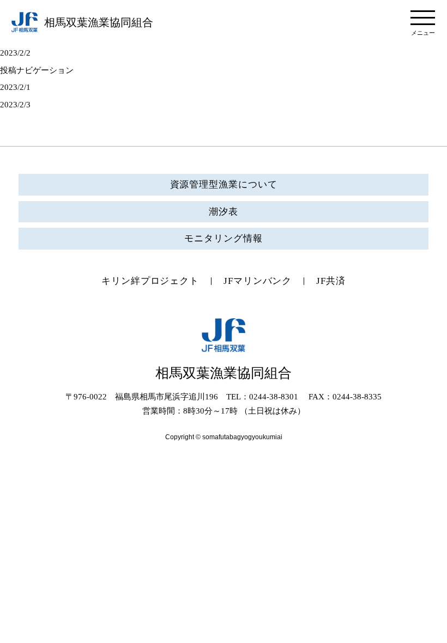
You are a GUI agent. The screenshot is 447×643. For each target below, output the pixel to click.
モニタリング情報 (223, 238)
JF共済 (331, 281)
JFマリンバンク (258, 281)
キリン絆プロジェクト (150, 281)
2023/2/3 (15, 104)
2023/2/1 (15, 87)
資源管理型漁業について (223, 184)
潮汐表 (223, 212)
